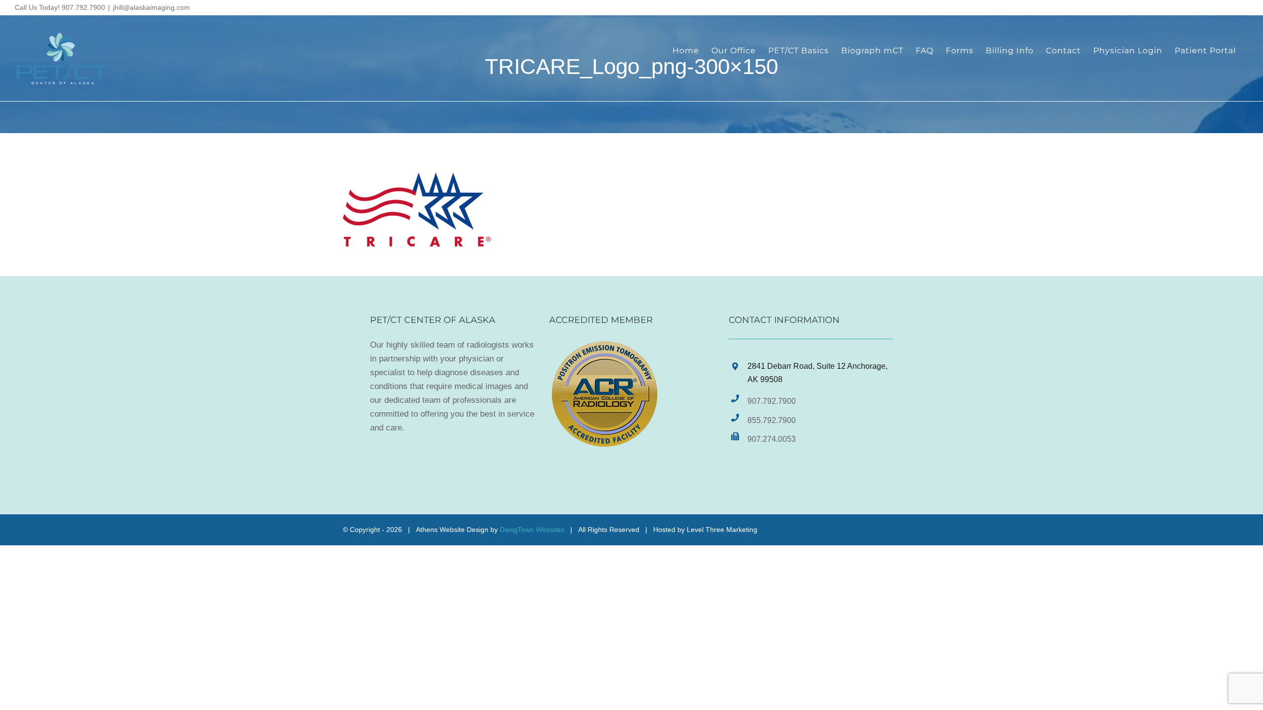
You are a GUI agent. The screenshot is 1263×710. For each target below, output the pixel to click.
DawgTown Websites (532, 529)
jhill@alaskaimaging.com (151, 7)
